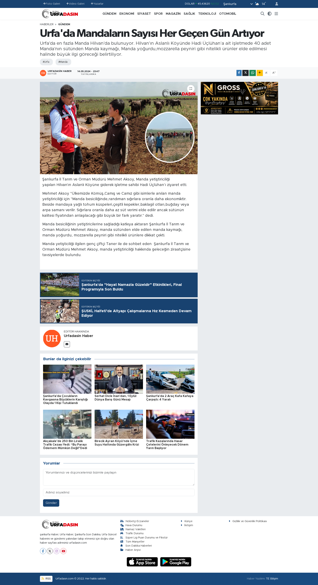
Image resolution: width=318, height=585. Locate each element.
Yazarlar (98, 3)
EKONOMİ (126, 13)
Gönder (51, 502)
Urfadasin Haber (78, 336)
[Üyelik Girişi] (275, 4)
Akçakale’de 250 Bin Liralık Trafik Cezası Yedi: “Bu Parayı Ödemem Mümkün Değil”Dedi (65, 445)
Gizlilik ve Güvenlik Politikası (249, 521)
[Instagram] (57, 551)
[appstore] (143, 561)
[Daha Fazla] (260, 73)
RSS (48, 578)
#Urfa (46, 62)
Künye (188, 521)
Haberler (47, 24)
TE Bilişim (272, 578)
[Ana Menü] (276, 13)
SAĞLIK (189, 13)
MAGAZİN (173, 13)
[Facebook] (43, 551)
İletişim (188, 525)
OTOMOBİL (227, 13)
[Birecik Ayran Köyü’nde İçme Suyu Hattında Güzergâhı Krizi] (119, 424)
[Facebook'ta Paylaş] (239, 73)
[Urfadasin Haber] (52, 338)
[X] (50, 551)
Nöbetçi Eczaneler (137, 521)
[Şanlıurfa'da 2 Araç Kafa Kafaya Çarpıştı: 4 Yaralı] (170, 378)
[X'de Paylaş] (245, 73)
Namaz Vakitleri (136, 529)
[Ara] (262, 13)
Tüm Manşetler (135, 541)
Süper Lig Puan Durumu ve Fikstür (147, 537)
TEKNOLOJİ (207, 13)
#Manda (63, 62)
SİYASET (144, 13)
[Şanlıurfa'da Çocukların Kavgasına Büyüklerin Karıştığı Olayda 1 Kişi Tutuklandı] (67, 378)
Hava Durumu (134, 525)
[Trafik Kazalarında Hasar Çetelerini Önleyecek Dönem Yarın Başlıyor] (170, 424)
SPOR (158, 13)
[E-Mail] (67, 344)
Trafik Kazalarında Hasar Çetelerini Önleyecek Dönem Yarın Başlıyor (167, 445)
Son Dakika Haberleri (139, 545)
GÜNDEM (109, 13)
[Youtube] (63, 551)
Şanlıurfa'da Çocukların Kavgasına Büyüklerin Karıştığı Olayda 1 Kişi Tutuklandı (65, 400)
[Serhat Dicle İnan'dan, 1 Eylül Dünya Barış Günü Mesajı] (119, 378)
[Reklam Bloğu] (239, 98)
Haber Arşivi (133, 550)
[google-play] (176, 561)
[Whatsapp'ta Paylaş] (252, 73)
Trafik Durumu (135, 533)
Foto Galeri (53, 3)
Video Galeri (76, 3)
